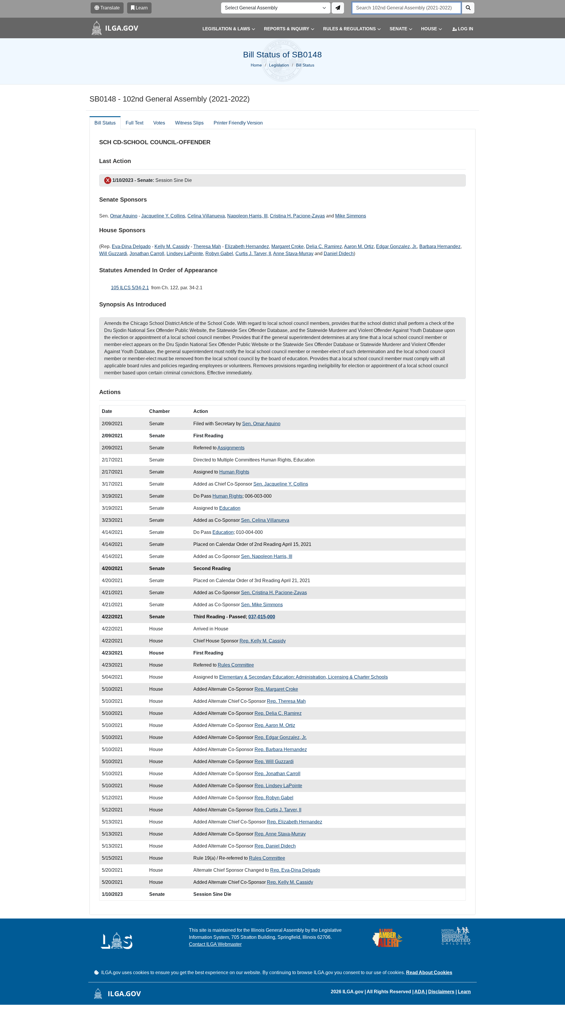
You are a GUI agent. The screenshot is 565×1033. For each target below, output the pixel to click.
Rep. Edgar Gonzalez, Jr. (281, 737)
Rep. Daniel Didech (275, 845)
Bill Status (105, 122)
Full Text (134, 122)
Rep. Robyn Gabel (274, 797)
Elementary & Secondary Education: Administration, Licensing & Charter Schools (303, 677)
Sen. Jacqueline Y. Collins (280, 483)
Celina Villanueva (206, 215)
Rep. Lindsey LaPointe (278, 785)
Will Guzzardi (113, 253)
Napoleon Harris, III (247, 215)
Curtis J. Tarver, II (253, 253)
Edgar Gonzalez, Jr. (396, 246)
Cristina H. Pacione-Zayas (297, 215)
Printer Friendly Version (238, 122)
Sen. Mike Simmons (262, 604)
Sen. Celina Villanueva (265, 520)
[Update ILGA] (338, 8)
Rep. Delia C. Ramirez (278, 713)
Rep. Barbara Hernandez (281, 749)
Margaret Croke (287, 246)
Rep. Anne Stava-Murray (280, 833)
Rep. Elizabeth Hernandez (294, 821)
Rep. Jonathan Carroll (277, 773)
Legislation (279, 65)
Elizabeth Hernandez (247, 246)
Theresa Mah (207, 246)
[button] (224, 29)
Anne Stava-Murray (293, 253)
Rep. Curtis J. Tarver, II (278, 809)
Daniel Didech (339, 253)
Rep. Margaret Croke (276, 689)
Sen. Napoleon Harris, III (266, 556)
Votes (159, 122)
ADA (420, 991)
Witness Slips (189, 122)
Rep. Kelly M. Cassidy (263, 640)
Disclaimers (441, 991)
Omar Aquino (123, 215)
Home (256, 65)
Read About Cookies (429, 972)
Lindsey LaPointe (185, 253)
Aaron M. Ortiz (359, 246)
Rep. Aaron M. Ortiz (275, 725)
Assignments (231, 447)
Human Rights (234, 471)
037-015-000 (261, 616)
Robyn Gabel (219, 253)
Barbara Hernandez (440, 246)
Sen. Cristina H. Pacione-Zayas (274, 592)
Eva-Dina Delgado (131, 246)
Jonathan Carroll (146, 253)
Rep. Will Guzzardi (274, 761)
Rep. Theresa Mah (286, 701)
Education (229, 508)
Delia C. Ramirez (324, 246)
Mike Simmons (350, 215)
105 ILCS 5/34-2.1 (130, 287)
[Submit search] (468, 8)
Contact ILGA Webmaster (215, 944)
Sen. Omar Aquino (261, 423)
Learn (464, 991)
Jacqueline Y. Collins (163, 215)
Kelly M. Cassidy (172, 246)
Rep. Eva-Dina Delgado (295, 870)
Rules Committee (236, 664)
